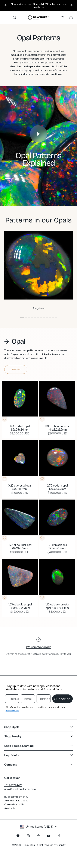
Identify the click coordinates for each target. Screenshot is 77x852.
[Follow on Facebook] (18, 835)
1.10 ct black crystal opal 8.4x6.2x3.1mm (57, 606)
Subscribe (62, 699)
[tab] (14, 341)
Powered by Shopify (54, 844)
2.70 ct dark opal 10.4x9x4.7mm (57, 488)
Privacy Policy (12, 710)
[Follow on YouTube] (48, 835)
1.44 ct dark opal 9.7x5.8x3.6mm (20, 428)
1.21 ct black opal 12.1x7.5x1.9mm (57, 547)
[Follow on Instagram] (28, 835)
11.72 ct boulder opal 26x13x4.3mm (19, 547)
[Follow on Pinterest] (38, 835)
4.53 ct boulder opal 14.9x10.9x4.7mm (20, 606)
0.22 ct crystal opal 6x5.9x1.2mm (19, 488)
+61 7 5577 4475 (13, 785)
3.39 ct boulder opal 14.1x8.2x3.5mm (57, 428)
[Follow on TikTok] (59, 835)
